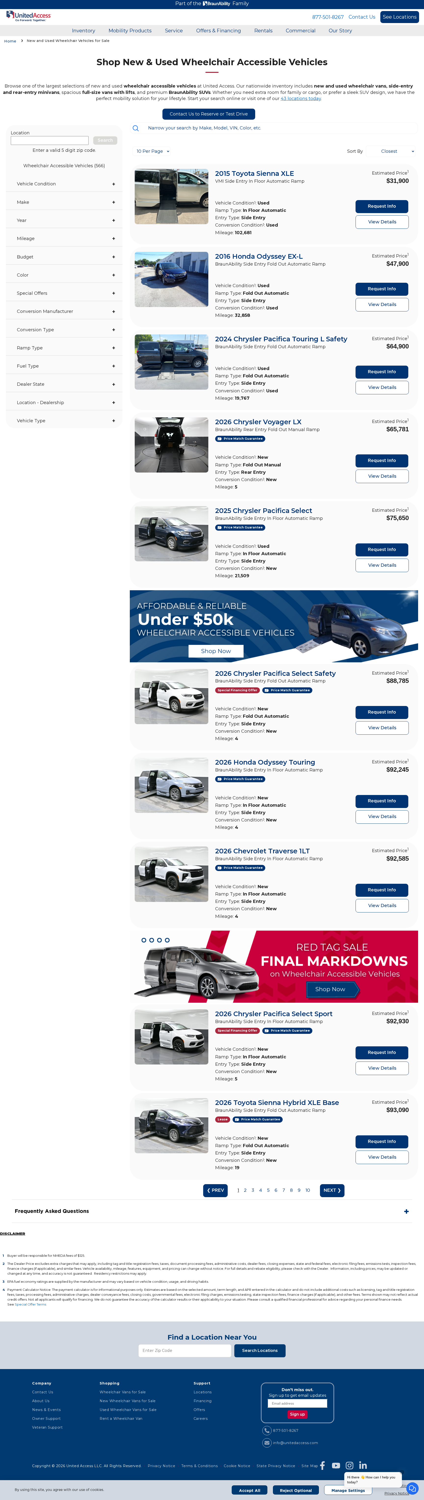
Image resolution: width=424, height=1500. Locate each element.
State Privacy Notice (276, 1466)
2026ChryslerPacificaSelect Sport (274, 1014)
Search (105, 140)
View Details (382, 222)
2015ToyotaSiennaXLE (254, 173)
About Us (41, 1401)
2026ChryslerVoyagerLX (258, 422)
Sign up (297, 1414)
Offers (199, 1410)
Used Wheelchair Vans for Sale (128, 1410)
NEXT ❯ (332, 1190)
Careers (201, 1418)
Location (20, 133)
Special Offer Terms (30, 1304)
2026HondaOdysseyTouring (265, 762)
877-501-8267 (328, 17)
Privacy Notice (396, 1493)
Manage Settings (348, 1490)
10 (307, 1190)
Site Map (310, 1466)
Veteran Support (47, 1427)
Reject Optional (296, 1490)
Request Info (382, 206)
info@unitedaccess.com (295, 1443)
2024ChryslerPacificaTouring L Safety (281, 339)
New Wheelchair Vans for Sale (128, 1401)
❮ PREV (215, 1190)
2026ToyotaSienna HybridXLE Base (277, 1103)
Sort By (355, 151)
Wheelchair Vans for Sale (123, 1392)
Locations (203, 1392)
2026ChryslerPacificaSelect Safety (275, 673)
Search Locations (260, 1350)
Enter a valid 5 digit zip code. (64, 150)
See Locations (400, 17)
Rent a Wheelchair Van (121, 1418)
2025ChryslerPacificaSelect (263, 511)
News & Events (46, 1410)
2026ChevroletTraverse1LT (262, 851)
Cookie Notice (237, 1466)
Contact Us (362, 17)
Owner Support (46, 1418)
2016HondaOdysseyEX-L (259, 256)
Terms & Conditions (199, 1466)
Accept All (249, 1490)
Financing (203, 1401)
